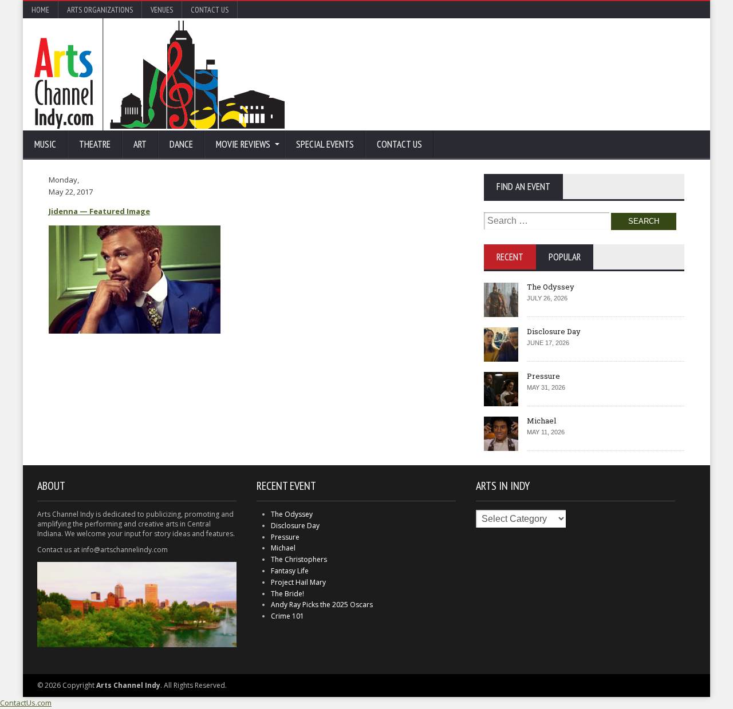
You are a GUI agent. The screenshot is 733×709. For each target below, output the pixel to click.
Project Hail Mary (298, 582)
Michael (541, 420)
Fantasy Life (290, 571)
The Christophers (299, 559)
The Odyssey (550, 287)
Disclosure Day (554, 331)
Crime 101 (287, 616)
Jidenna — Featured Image (99, 211)
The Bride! (287, 594)
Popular (565, 257)
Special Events (325, 144)
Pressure (543, 376)
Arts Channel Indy (159, 74)
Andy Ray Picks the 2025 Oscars (322, 604)
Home (40, 10)
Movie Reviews (243, 144)
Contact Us (209, 10)
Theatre (95, 144)
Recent (509, 257)
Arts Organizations (100, 10)
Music (45, 144)
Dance (181, 144)
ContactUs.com (26, 703)
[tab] (510, 257)
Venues (162, 10)
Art (140, 144)
